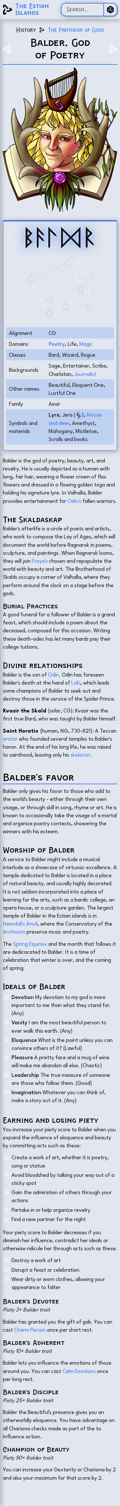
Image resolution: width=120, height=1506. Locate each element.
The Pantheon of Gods (76, 30)
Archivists (14, 931)
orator (10, 738)
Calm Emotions (79, 1370)
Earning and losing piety (50, 1120)
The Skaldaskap (32, 520)
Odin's (74, 500)
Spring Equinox (30, 943)
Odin (53, 674)
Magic (86, 343)
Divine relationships (43, 665)
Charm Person (30, 1329)
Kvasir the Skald (24, 710)
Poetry (57, 343)
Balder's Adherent (33, 1342)
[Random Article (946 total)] (110, 9)
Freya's (40, 560)
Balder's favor (38, 777)
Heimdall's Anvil (20, 923)
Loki (75, 682)
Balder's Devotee (31, 1301)
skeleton (80, 754)
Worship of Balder (39, 850)
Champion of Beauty (36, 1449)
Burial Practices (30, 606)
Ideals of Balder (34, 987)
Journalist (85, 373)
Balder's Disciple (31, 1392)
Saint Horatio (20, 730)
